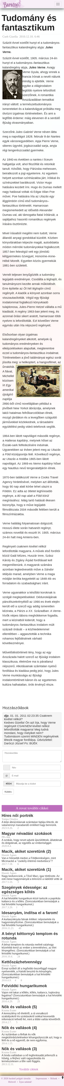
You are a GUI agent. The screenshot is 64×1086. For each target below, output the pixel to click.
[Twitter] (45, 1082)
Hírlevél (12, 1082)
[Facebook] (35, 1082)
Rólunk (53, 1078)
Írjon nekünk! (25, 1082)
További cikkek (29, 1069)
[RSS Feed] (50, 1082)
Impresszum (41, 1078)
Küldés (8, 791)
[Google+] (40, 1082)
